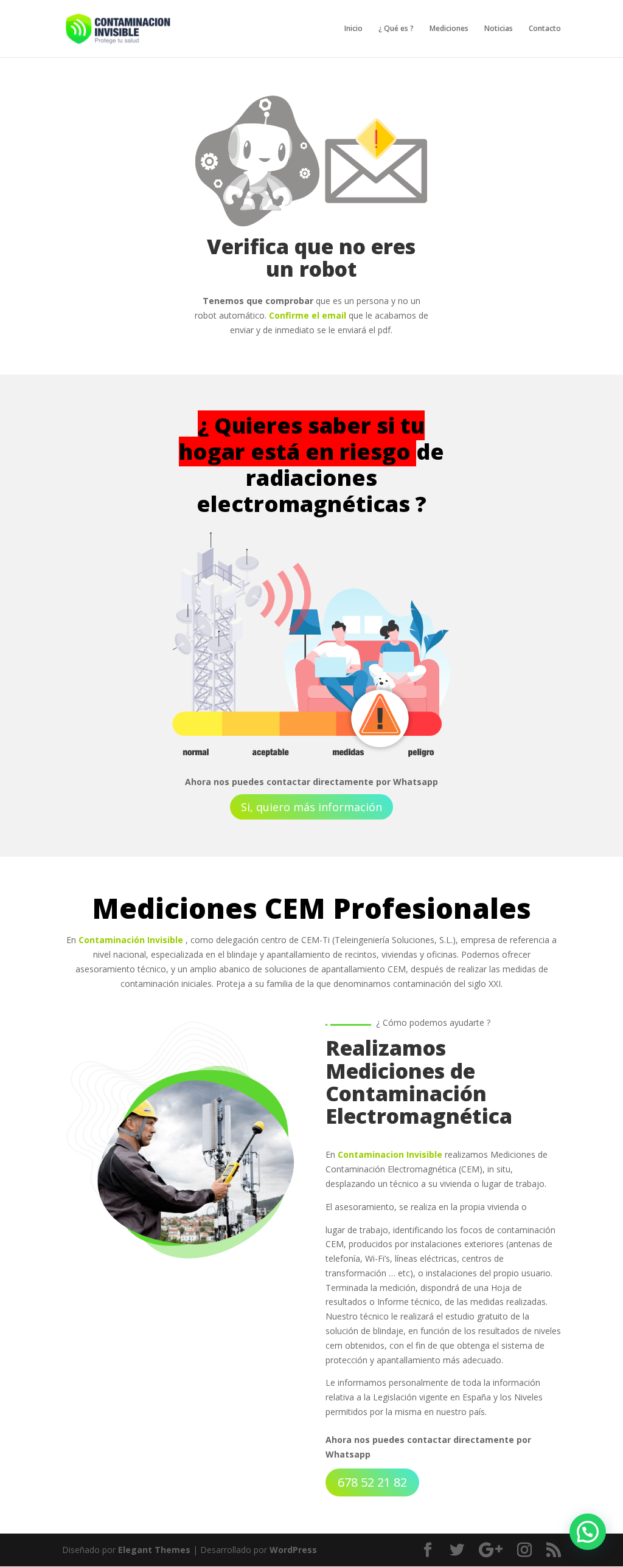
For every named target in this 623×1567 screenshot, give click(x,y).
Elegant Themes (154, 1549)
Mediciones (449, 28)
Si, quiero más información (311, 807)
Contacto (545, 28)
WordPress (293, 1549)
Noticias (498, 28)
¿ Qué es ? (396, 28)
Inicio (353, 28)
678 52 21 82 (372, 1482)
